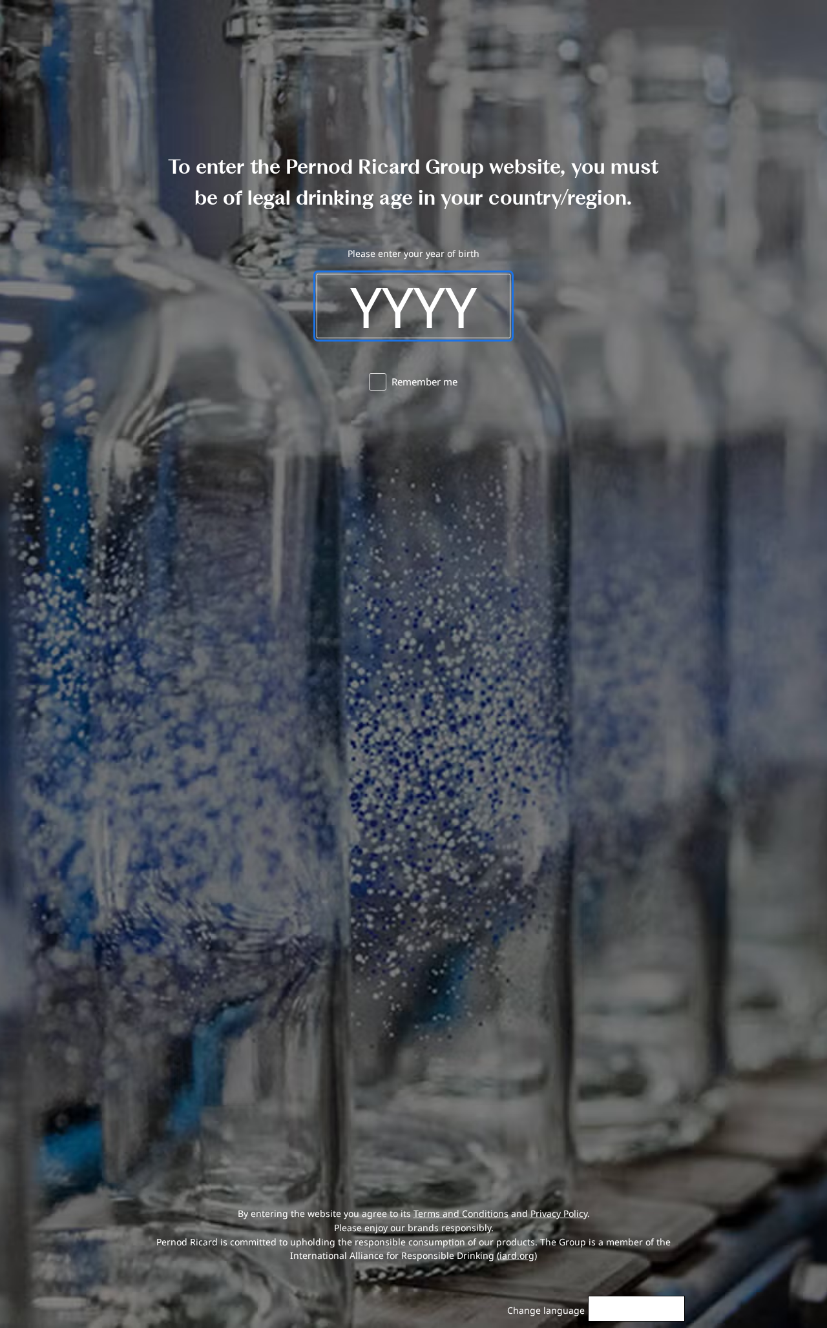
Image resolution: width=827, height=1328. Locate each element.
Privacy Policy (558, 1213)
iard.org (516, 1255)
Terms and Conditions (461, 1213)
